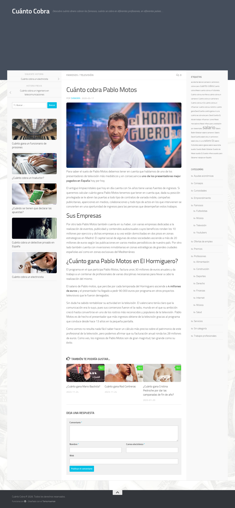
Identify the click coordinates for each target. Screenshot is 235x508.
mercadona (195, 124)
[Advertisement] (117, 46)
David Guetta (214, 115)
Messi (202, 124)
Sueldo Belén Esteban (204, 149)
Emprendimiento (202, 198)
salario (209, 127)
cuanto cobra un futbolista (209, 90)
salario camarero (208, 133)
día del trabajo (196, 120)
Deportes (201, 276)
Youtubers (201, 232)
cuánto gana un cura (212, 111)
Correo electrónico (135, 444)
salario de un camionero (209, 137)
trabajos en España (204, 158)
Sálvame (194, 158)
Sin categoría (200, 328)
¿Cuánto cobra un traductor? (28, 177)
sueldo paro (218, 153)
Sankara (75, 98)
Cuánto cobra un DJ (198, 103)
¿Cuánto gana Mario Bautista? (83, 386)
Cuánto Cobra (30, 11)
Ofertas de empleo (203, 241)
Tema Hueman (49, 501)
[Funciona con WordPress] (25, 501)
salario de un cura (197, 141)
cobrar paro (195, 86)
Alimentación (202, 261)
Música (199, 218)
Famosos (72, 75)
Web (72, 455)
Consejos (198, 183)
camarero (207, 82)
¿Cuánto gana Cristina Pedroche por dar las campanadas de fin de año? (158, 390)
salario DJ (209, 140)
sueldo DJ (199, 153)
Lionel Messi (214, 120)
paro (211, 124)
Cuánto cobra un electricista (27, 276)
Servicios (198, 321)
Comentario (76, 422)
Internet (200, 297)
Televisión (87, 75)
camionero (215, 82)
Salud (199, 312)
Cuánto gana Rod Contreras (120, 386)
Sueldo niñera (208, 153)
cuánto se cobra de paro (200, 115)
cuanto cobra (207, 85)
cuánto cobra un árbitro (207, 107)
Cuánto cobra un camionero (209, 99)
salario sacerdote (214, 145)
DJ (220, 115)
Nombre (74, 444)
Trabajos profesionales (205, 335)
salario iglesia (203, 145)
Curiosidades (200, 190)
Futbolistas (201, 211)
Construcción (202, 269)
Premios (198, 248)
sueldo (193, 149)
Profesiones (200, 256)
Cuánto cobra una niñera (200, 95)
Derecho (200, 283)
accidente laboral (197, 82)
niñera (207, 124)
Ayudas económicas (204, 176)
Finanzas (200, 290)
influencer (205, 120)
